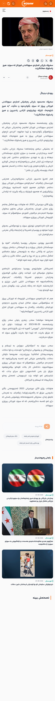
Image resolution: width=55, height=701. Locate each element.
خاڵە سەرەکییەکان (11, 436)
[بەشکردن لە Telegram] (38, 61)
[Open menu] (4, 10)
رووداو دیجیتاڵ (43, 76)
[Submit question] (47, 426)
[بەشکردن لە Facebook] (51, 61)
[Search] (13, 3)
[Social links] (3, 3)
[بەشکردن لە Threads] (33, 61)
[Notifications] (50, 3)
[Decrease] (9, 77)
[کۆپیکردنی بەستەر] (28, 61)
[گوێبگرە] (27, 77)
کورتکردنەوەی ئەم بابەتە (31, 436)
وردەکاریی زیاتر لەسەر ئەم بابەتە (29, 443)
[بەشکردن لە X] (46, 61)
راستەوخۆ (46, 11)
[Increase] (4, 77)
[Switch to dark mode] (46, 3)
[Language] (8, 3)
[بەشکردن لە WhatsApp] (42, 61)
